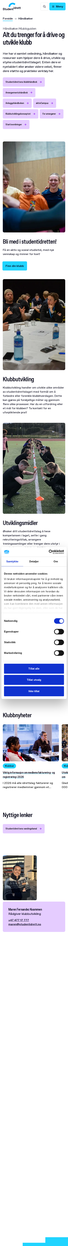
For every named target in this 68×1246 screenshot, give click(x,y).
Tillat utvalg (34, 679)
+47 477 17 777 (18, 920)
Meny (59, 6)
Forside (8, 18)
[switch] (59, 631)
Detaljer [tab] (34, 561)
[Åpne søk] (44, 7)
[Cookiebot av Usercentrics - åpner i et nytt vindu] (49, 552)
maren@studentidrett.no (24, 924)
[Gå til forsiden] (12, 6)
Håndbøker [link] (25, 18)
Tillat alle (33, 668)
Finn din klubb (15, 266)
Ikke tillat (33, 691)
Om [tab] (56, 561)
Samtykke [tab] (12, 561)
